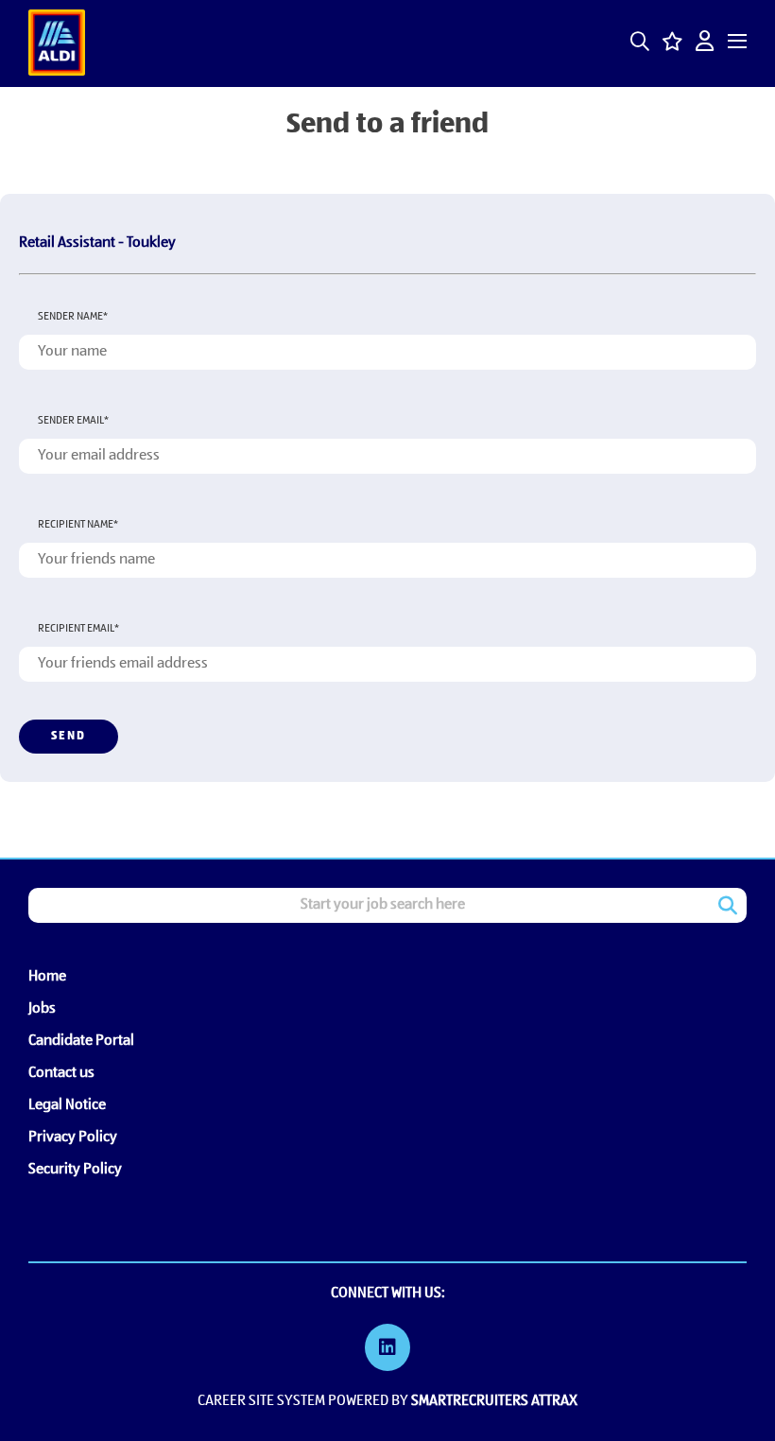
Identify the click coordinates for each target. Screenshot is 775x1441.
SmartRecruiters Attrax (494, 1401)
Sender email (73, 420)
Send (68, 736)
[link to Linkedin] (387, 1350)
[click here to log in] (705, 43)
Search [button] (727, 905)
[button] (639, 41)
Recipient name (78, 524)
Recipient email (78, 628)
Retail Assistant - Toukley (97, 243)
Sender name (73, 316)
